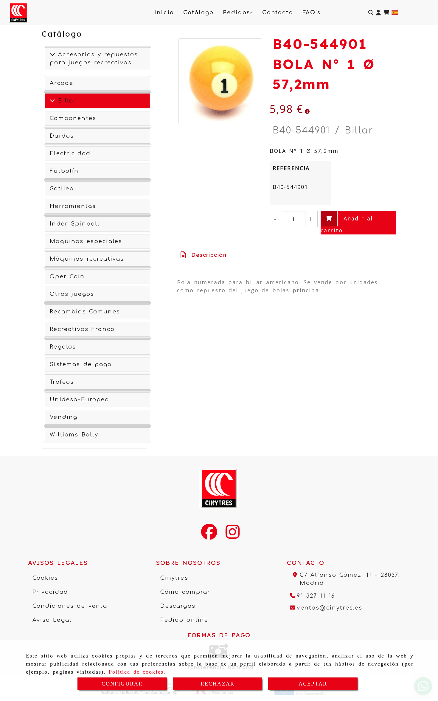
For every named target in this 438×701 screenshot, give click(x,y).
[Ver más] (52, 101)
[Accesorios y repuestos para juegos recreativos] (52, 54)
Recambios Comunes (85, 312)
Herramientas (73, 206)
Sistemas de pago (81, 364)
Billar (65, 101)
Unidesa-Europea (79, 399)
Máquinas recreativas (87, 259)
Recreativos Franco (82, 329)
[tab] (214, 254)
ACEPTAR (313, 684)
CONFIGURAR (122, 684)
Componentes (73, 118)
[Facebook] (209, 535)
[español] (395, 11)
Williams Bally (74, 435)
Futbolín (64, 171)
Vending (63, 417)
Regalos (63, 347)
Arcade (61, 83)
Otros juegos (72, 294)
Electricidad (70, 153)
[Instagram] (233, 535)
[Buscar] (371, 12)
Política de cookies (136, 672)
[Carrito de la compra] (386, 12)
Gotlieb (62, 189)
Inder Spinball (75, 224)
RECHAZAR (217, 684)
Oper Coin (67, 276)
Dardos (62, 136)
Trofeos (62, 382)
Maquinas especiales (86, 241)
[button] (378, 12)
